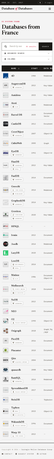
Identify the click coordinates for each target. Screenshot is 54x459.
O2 (12, 319)
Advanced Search (15, 53)
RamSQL (15, 378)
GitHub (43, 454)
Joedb (14, 244)
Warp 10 (15, 433)
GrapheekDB (18, 201)
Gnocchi (15, 187)
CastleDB (16, 124)
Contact (8, 454)
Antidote (16, 95)
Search (45, 46)
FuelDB (15, 176)
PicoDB (15, 339)
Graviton (16, 211)
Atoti (14, 103)
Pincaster (16, 350)
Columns (11, 59)
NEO (13, 311)
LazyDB (15, 253)
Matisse (15, 275)
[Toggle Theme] (40, 2)
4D (12, 76)
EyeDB (15, 151)
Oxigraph (16, 331)
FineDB (15, 162)
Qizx (13, 358)
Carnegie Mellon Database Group (36, 449)
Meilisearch (17, 286)
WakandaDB (17, 422)
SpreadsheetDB (19, 388)
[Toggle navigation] (49, 9)
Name (14, 68)
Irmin (14, 235)
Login (49, 3)
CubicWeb (16, 143)
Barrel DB (16, 115)
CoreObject (17, 132)
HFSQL (15, 226)
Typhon (15, 408)
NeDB (14, 300)
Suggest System (26, 454)
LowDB (15, 261)
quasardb (16, 370)
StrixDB (15, 400)
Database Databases (17, 8)
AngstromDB (18, 84)
